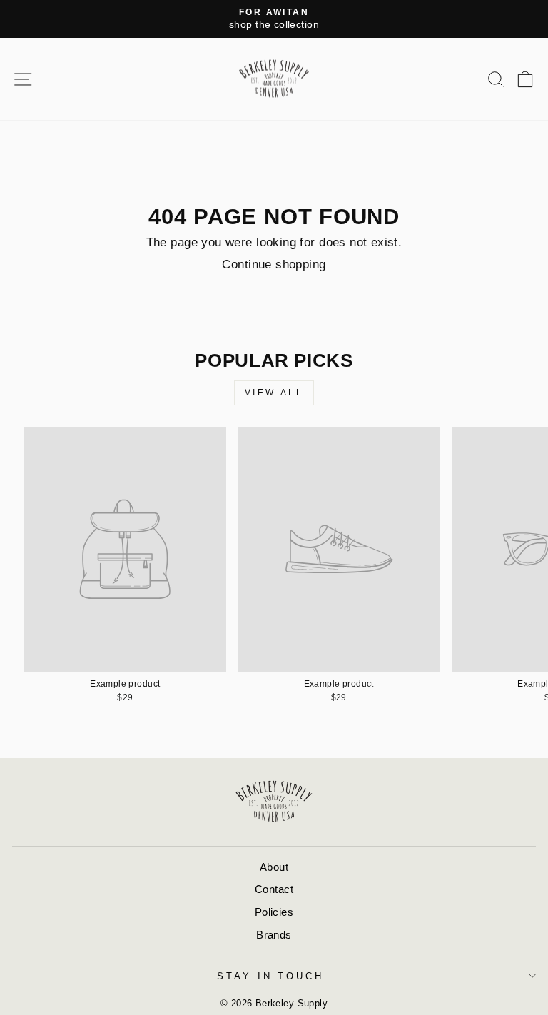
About (274, 867)
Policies (274, 912)
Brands (273, 935)
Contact (274, 889)
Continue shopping (273, 264)
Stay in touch (271, 976)
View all (274, 393)
